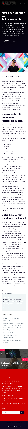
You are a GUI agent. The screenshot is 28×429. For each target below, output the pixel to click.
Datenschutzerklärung (17, 422)
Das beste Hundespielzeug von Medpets (14, 403)
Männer (6, 293)
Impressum (8, 422)
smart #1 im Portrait (9, 332)
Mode (10, 293)
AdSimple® (18, 426)
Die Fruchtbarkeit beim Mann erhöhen (12, 364)
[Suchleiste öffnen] (21, 3)
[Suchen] (22, 412)
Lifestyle (6, 291)
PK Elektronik (6, 354)
